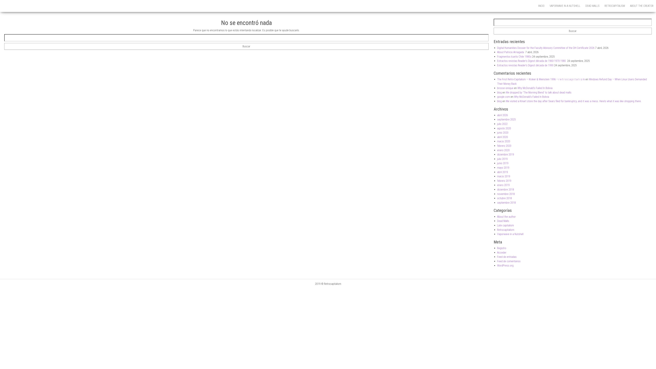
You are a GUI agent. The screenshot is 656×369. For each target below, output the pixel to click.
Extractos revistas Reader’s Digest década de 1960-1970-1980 (531, 61)
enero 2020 (503, 150)
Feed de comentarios (509, 261)
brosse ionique (505, 88)
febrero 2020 (504, 145)
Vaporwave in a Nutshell (565, 6)
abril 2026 (502, 115)
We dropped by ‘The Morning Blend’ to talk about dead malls (538, 92)
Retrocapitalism (615, 6)
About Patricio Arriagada (511, 52)
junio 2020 (502, 132)
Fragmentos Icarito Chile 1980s (514, 56)
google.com (503, 96)
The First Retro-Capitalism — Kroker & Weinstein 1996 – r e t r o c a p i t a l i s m (541, 79)
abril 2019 (502, 172)
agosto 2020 (504, 128)
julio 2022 (502, 124)
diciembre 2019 (505, 154)
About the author (506, 216)
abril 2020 (502, 137)
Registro (501, 248)
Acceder (501, 252)
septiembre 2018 (506, 202)
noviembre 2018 (506, 194)
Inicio (541, 6)
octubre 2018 (504, 198)
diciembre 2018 (505, 189)
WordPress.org (505, 265)
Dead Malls (592, 6)
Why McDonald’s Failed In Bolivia (534, 88)
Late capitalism (505, 225)
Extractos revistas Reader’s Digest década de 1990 (525, 65)
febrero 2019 (504, 180)
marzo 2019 (503, 176)
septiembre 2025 (506, 119)
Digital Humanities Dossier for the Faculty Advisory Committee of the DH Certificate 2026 (545, 48)
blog (499, 92)
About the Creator (641, 6)
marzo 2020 (503, 141)
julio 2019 (502, 159)
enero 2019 (503, 185)
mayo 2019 (503, 167)
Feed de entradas (507, 256)
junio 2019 (502, 163)
